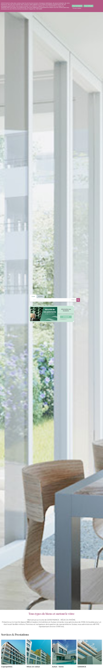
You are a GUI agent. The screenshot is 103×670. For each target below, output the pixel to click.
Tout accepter (77, 6)
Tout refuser (88, 6)
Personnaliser (77, 8)
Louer (33, 296)
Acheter (40, 296)
